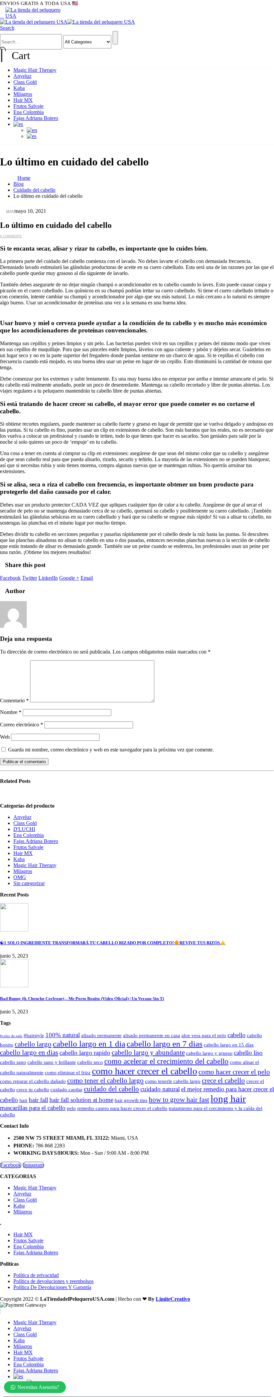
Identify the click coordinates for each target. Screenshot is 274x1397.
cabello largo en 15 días (229, 1044)
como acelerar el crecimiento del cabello (166, 1061)
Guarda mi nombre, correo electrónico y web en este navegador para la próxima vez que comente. (111, 749)
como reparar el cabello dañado (33, 1081)
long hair (228, 1098)
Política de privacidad (36, 1275)
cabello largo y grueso (209, 1053)
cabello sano (13, 1062)
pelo (71, 1108)
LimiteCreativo (173, 1299)
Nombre (10, 712)
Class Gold (25, 82)
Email (87, 578)
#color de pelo (11, 1036)
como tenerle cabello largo (172, 1081)
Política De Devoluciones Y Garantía (52, 1287)
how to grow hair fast (179, 1100)
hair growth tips (131, 1100)
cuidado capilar (66, 1089)
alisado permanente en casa (151, 1035)
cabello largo (33, 1044)
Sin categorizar (29, 883)
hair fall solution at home (81, 1099)
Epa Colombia (28, 112)
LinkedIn (48, 578)
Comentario (14, 700)
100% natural (62, 1034)
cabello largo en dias (29, 1053)
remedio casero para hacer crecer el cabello (122, 1108)
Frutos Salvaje (28, 106)
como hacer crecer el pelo (234, 1072)
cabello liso (248, 1052)
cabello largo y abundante (148, 1053)
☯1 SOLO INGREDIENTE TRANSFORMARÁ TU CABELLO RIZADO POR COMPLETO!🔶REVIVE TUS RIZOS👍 (113, 942)
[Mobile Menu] (2, 16)
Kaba (19, 88)
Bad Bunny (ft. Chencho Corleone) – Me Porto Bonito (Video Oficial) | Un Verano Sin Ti (82, 998)
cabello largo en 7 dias (164, 1043)
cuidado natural (160, 1089)
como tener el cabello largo (105, 1081)
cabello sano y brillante (51, 1062)
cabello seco (90, 1062)
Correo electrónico (21, 724)
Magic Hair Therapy (34, 70)
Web (5, 737)
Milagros (22, 94)
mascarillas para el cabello (32, 1107)
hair (23, 1100)
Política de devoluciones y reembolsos (53, 1281)
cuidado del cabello (111, 1089)
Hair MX (23, 100)
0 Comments (11, 236)
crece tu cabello (32, 1089)
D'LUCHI (24, 829)
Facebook (10, 578)
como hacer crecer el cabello (144, 1071)
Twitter (29, 578)
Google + (69, 578)
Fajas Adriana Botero (35, 118)
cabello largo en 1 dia (89, 1043)
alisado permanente (101, 1035)
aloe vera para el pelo (203, 1035)
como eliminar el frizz (68, 1072)
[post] (14, 930)
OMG (19, 877)
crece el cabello (223, 1081)
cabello (237, 1034)
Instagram (33, 1165)
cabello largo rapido (84, 1052)
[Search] (115, 37)
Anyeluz (22, 76)
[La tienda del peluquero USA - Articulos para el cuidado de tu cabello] (35, 16)
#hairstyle (34, 1035)
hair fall (38, 1099)
